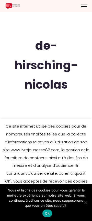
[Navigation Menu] (84, 6)
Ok (47, 213)
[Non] (85, 202)
